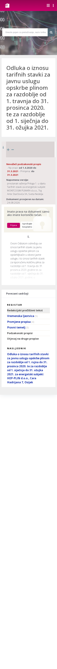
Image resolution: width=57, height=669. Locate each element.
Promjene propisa (19, 322)
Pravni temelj (16, 327)
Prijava (13, 225)
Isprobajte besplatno (27, 225)
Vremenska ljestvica (20, 316)
